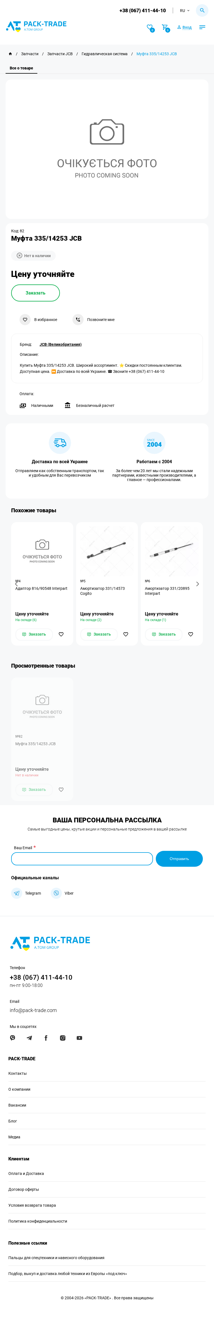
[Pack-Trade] (10, 53)
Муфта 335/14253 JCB (35, 744)
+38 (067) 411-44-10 (143, 10)
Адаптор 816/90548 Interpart (41, 588)
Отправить (179, 858)
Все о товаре (21, 68)
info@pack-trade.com (33, 1010)
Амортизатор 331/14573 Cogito (102, 591)
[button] (17, 584)
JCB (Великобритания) (61, 344)
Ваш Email (23, 848)
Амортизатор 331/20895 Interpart (167, 591)
